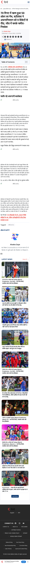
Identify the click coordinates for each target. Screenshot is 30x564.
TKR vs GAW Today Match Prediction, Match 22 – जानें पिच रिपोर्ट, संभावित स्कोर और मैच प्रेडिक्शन (14, 419)
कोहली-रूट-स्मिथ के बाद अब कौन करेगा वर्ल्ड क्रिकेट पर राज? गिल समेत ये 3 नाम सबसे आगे (13, 467)
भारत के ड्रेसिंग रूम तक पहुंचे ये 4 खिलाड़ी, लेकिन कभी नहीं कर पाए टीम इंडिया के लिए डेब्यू (14, 304)
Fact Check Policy (20, 542)
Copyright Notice (16, 530)
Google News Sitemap (16, 536)
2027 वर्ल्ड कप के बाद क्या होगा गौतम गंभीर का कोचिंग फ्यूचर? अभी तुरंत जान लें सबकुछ (13, 347)
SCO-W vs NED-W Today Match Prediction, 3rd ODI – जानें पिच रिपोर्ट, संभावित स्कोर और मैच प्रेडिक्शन (13, 281)
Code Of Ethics (8, 548)
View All (25, 259)
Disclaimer (24, 526)
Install (23, 561)
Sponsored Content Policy (21, 548)
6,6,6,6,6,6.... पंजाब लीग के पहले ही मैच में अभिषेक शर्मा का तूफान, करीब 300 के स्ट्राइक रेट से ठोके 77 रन (14, 489)
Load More (15, 496)
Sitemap (25, 533)
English (12, 513)
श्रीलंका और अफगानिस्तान (15, 67)
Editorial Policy (9, 542)
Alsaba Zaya (7, 31)
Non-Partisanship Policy (10, 545)
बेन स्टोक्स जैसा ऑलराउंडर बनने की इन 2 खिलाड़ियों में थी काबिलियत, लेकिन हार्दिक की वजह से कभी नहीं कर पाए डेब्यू (15, 395)
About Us (15, 526)
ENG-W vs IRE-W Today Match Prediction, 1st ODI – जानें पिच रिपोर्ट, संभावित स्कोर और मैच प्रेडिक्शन (13, 371)
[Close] (28, 562)
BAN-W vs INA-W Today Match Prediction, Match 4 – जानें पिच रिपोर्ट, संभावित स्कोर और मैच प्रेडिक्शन (13, 444)
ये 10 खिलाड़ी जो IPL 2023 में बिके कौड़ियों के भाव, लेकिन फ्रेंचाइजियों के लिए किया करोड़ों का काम (13, 217)
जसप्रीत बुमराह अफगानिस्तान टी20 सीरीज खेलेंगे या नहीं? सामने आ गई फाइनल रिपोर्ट (14, 326)
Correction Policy (23, 545)
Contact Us (6, 526)
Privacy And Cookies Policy (12, 533)
